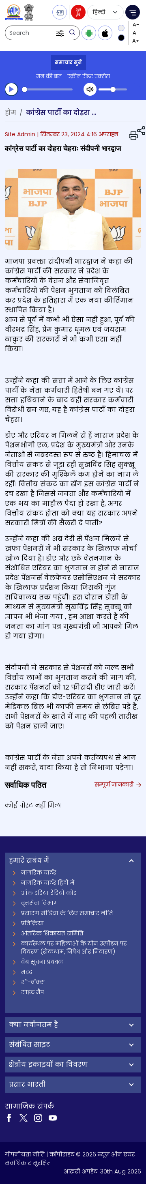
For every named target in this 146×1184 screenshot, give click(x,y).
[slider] (47, 89)
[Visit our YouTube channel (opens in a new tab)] (53, 1117)
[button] (61, 33)
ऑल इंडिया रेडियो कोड (49, 893)
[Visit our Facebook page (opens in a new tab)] (9, 1117)
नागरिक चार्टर (38, 872)
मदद (26, 972)
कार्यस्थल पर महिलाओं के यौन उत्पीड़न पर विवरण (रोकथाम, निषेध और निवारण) (74, 947)
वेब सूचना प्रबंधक (42, 962)
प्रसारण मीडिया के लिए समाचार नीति (67, 913)
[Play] (11, 89)
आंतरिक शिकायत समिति (52, 933)
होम (10, 112)
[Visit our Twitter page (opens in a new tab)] (23, 1117)
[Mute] (90, 89)
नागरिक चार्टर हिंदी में (48, 883)
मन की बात (49, 76)
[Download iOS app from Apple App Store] (105, 33)
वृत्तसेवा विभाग (39, 903)
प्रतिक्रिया (32, 923)
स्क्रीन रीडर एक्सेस (88, 76)
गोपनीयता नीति (25, 1154)
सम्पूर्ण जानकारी (114, 784)
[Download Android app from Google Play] (89, 33)
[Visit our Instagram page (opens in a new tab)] (38, 1117)
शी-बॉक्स (33, 982)
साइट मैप (32, 992)
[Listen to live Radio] (78, 12)
